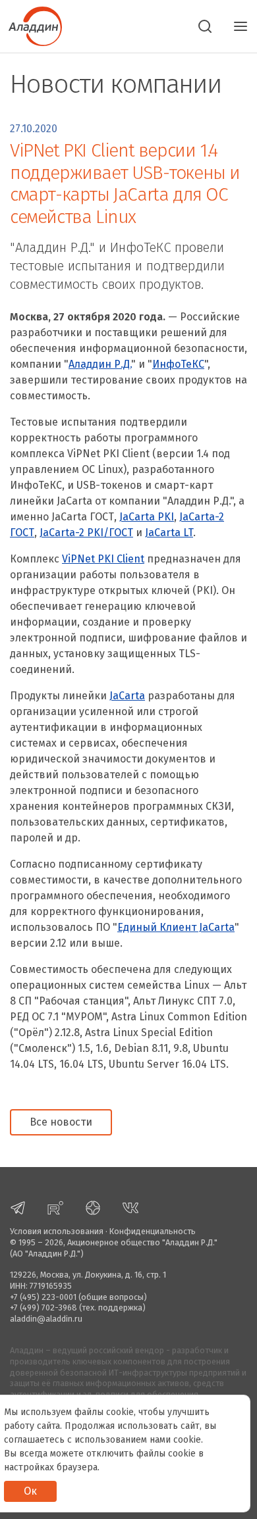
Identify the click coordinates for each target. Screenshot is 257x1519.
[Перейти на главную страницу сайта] (31, 25)
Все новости (61, 1122)
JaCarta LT (169, 532)
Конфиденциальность (152, 1231)
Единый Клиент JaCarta (176, 927)
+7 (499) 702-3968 (43, 1307)
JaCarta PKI (146, 516)
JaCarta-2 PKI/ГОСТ (86, 532)
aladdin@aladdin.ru (46, 1319)
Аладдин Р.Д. (100, 364)
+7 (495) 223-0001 (43, 1297)
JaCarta (127, 695)
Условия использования (56, 1231)
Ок (30, 1491)
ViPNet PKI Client (103, 559)
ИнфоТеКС (178, 364)
